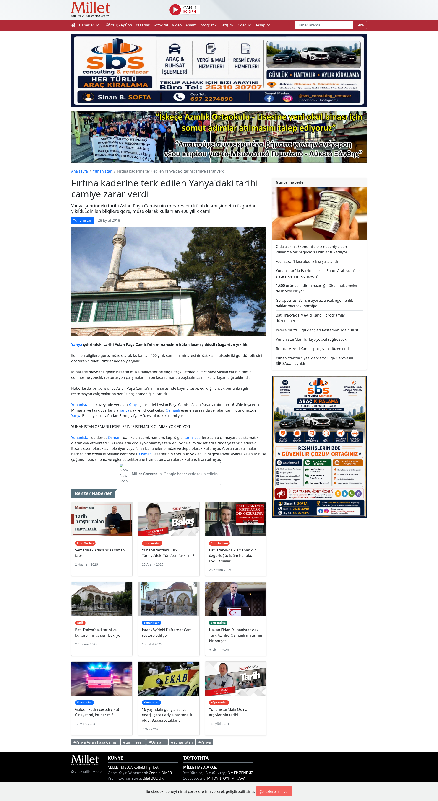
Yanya (76, 344)
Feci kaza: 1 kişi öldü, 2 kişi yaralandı (307, 261)
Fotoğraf (160, 25)
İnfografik (208, 25)
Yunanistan (102, 171)
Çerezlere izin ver (274, 791)
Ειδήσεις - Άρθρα (117, 25)
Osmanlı (173, 410)
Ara (361, 25)
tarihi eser (193, 437)
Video (177, 25)
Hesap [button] (260, 25)
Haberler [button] (87, 25)
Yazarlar (143, 25)
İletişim (226, 25)
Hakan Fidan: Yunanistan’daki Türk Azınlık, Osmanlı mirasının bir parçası (235, 635)
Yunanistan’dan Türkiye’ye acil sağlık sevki (311, 339)
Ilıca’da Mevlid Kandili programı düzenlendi (313, 348)
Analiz (190, 25)
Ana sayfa (79, 171)
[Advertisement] (319, 559)
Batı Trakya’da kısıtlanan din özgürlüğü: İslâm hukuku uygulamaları (233, 556)
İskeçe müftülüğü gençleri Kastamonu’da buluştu (318, 329)
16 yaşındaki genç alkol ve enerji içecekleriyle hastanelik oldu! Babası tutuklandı (167, 715)
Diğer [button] (242, 25)
